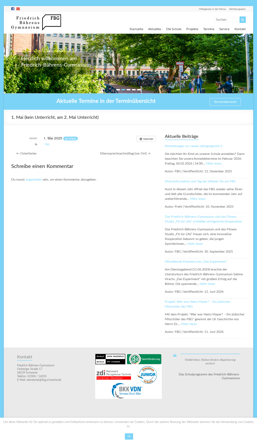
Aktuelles (154, 28)
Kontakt (240, 28)
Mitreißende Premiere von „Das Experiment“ (196, 261)
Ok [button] (129, 436)
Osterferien (26, 153)
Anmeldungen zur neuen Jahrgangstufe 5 (193, 146)
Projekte (192, 28)
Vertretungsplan (237, 9)
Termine (208, 28)
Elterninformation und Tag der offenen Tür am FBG (200, 181)
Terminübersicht (225, 102)
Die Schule (173, 28)
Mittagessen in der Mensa (212, 9)
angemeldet (33, 179)
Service (224, 28)
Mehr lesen (213, 163)
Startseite (136, 28)
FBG (47, 144)
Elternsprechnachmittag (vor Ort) (125, 153)
